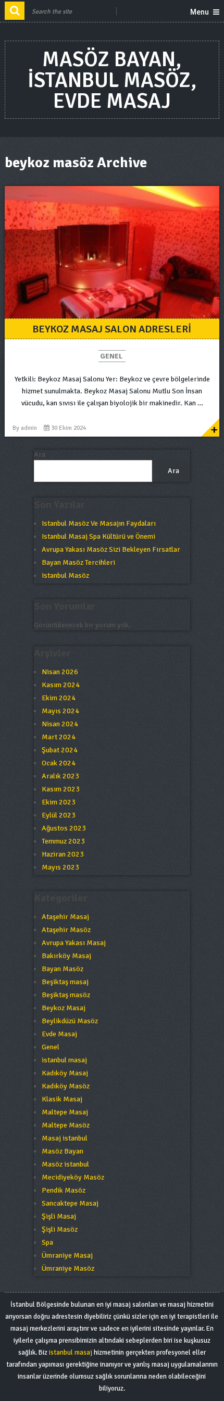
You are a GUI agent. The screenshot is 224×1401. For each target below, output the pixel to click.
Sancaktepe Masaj (70, 1203)
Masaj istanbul (65, 1138)
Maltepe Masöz (66, 1125)
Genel (111, 356)
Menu (199, 12)
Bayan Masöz (62, 968)
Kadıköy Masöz (66, 1086)
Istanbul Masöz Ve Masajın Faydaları (99, 523)
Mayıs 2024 (60, 710)
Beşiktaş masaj (65, 981)
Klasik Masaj (62, 1099)
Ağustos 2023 (64, 828)
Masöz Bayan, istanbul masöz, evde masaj (112, 80)
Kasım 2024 (61, 684)
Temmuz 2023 (63, 841)
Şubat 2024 (60, 750)
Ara (39, 454)
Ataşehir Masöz (66, 929)
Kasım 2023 (61, 789)
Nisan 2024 (60, 724)
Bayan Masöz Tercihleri (78, 562)
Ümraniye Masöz (68, 1268)
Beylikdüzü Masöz (70, 1020)
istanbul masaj (64, 1060)
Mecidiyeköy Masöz (73, 1177)
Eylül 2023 (59, 815)
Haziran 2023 (63, 854)
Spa (47, 1242)
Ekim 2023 (59, 802)
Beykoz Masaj (63, 1007)
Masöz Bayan (62, 1151)
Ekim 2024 (59, 697)
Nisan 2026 (60, 671)
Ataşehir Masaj (65, 916)
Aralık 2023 (60, 776)
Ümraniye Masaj (67, 1255)
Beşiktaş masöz (66, 994)
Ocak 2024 (59, 763)
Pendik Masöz (63, 1190)
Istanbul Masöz (65, 575)
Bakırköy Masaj (66, 955)
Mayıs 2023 (60, 867)
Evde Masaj (59, 1034)
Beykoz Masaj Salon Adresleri (111, 329)
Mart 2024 (59, 737)
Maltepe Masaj (65, 1112)
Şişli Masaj (59, 1216)
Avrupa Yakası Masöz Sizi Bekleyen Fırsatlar (111, 549)
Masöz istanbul (65, 1164)
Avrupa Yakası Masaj (74, 942)
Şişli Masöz (60, 1229)
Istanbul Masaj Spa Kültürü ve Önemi (98, 536)
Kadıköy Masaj (65, 1073)
